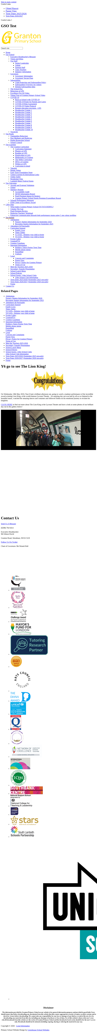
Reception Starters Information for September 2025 (34, 224)
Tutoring (13, 168)
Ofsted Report (12, 8)
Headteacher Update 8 (23, 125)
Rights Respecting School (20, 140)
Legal (12, 256)
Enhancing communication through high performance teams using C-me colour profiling (43, 215)
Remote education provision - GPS (28, 108)
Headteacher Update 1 (23, 110)
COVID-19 (14, 97)
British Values (15, 170)
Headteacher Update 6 (23, 121)
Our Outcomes (11, 183)
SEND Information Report (25, 194)
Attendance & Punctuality (20, 226)
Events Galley (15, 239)
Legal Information (23, 1026)
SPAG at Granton (21, 162)
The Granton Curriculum (19, 147)
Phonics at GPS (21, 151)
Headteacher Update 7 (23, 123)
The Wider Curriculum (23, 160)
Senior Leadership (22, 63)
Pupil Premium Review (19, 211)
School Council (16, 142)
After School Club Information (26, 277)
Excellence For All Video (19, 93)
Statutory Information (23, 72)
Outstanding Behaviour (19, 136)
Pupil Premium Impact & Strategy (27, 196)
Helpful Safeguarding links (25, 87)
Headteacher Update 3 (23, 115)
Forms (12, 284)
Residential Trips (16, 179)
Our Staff (13, 61)
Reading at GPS (21, 153)
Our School (10, 55)
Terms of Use (20, 265)
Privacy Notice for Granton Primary (28, 262)
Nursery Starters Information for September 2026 (33, 222)
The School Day (16, 89)
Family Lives (20, 230)
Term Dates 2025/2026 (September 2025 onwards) (29, 280)
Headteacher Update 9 (23, 127)
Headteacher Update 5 (23, 119)
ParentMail (19, 252)
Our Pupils (10, 134)
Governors (14, 74)
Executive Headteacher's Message (23, 57)
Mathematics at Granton (24, 157)
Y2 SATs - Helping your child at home (29, 235)
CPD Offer (10, 205)
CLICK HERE (6, 405)
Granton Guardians (17, 243)
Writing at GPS (20, 164)
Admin (17, 65)
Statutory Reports (16, 190)
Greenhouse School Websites (38, 1030)
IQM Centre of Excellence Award (23, 202)
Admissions (14, 220)
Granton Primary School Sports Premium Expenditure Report (38, 198)
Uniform (18, 254)
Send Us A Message (8, 524)
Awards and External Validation (22, 185)
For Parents (10, 217)
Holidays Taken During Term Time (28, 247)
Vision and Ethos (16, 59)
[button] (11, 20)
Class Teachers (20, 70)
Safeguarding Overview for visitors (28, 85)
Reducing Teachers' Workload (21, 213)
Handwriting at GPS (22, 155)
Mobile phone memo (23, 250)
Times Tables (20, 232)
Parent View (11, 11)
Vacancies (14, 132)
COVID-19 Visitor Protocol (25, 106)
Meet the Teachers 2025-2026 (21, 267)
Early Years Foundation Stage (21, 172)
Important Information (18, 245)
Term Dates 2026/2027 (14, 16)
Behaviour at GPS (17, 91)
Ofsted (12, 187)
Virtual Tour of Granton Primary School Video (27, 95)
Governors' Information (24, 76)
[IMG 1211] (48, 428)
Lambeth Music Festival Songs (21, 181)
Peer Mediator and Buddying (21, 138)
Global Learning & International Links (24, 175)
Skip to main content (8, 2)
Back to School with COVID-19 (27, 100)
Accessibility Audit (22, 192)
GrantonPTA (15, 241)
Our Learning (11, 145)
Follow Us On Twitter (9, 542)
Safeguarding (15, 80)
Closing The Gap (16, 209)
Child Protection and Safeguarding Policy (30, 82)
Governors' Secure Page (24, 78)
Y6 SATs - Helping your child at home (29, 237)
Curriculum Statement (23, 149)
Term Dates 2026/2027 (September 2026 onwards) (29, 282)
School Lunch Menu (18, 271)
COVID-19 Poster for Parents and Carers (30, 102)
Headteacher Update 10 (24, 130)
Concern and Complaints (24, 258)
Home (8, 52)
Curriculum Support (17, 228)
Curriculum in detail (22, 166)
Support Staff (20, 67)
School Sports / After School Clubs (23, 275)
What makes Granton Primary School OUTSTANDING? (31, 207)
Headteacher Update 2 (23, 112)
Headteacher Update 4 (23, 117)
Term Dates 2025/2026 (16, 13)
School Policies (16, 273)
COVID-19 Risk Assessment (26, 104)
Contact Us (10, 286)
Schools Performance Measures (22, 200)
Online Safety (15, 177)
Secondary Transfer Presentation (22, 269)
